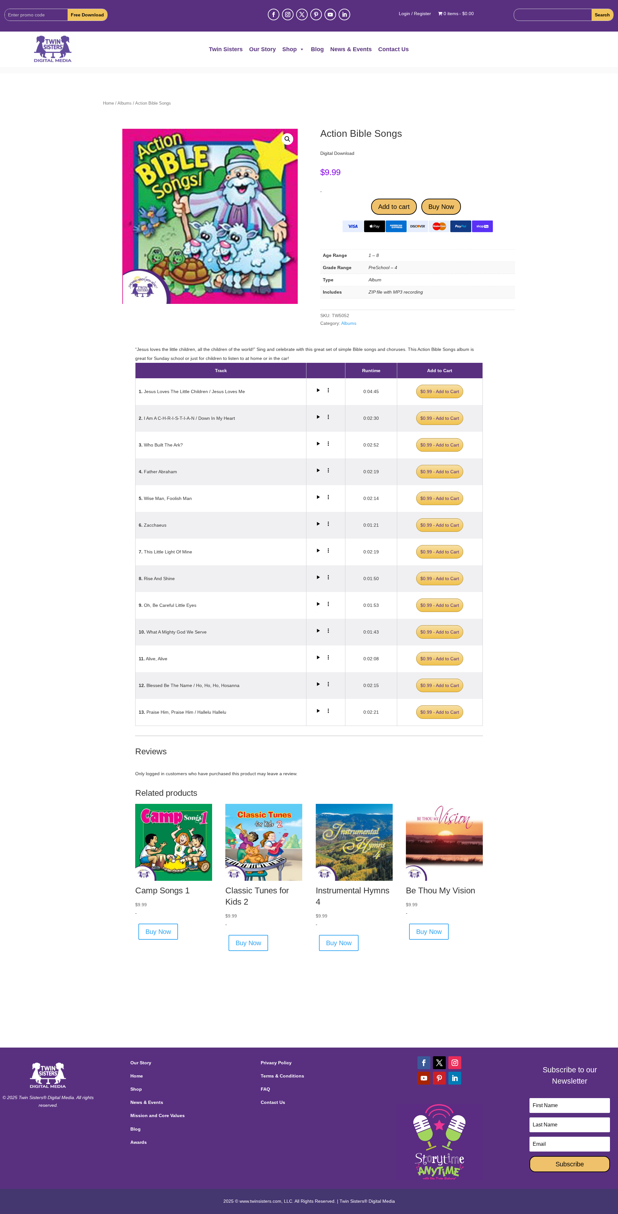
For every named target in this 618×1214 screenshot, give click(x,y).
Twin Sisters (226, 49)
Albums (124, 103)
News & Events (351, 49)
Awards (138, 1142)
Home (108, 103)
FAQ (265, 1089)
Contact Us (393, 49)
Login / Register (415, 13)
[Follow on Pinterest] (316, 14)
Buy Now (441, 206)
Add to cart (394, 206)
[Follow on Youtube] (330, 14)
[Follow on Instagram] (288, 14)
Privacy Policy (276, 1062)
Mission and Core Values (157, 1115)
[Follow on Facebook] (273, 14)
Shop (289, 49)
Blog (317, 49)
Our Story (262, 49)
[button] (287, 139)
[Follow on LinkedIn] (344, 14)
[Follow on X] (302, 14)
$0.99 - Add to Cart (439, 391)
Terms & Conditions (282, 1075)
